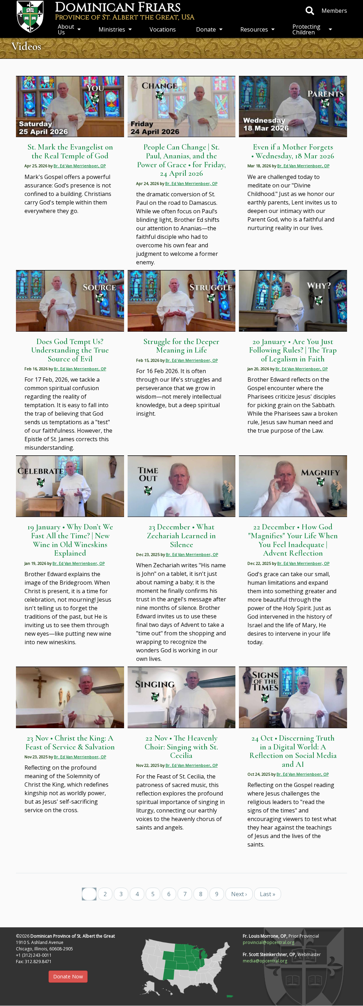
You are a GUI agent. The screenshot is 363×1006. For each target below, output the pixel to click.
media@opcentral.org (265, 961)
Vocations (163, 29)
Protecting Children (306, 29)
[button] (181, 965)
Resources (254, 29)
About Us (66, 29)
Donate (206, 29)
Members (334, 11)
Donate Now (68, 976)
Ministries (112, 29)
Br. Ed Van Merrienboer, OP (80, 165)
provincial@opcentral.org (268, 942)
